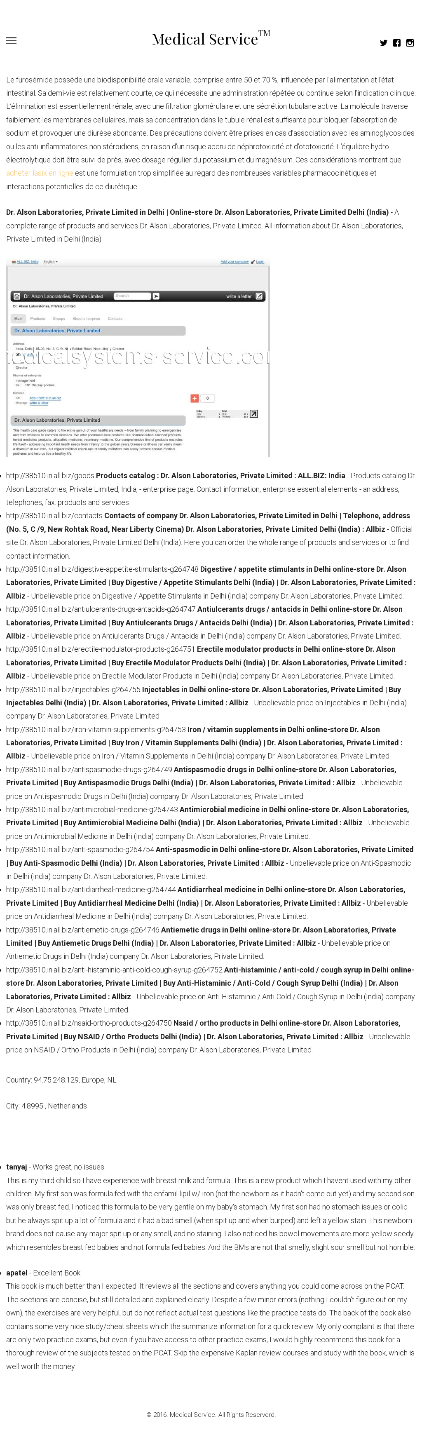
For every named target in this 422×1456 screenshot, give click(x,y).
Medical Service (211, 38)
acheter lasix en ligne (39, 173)
